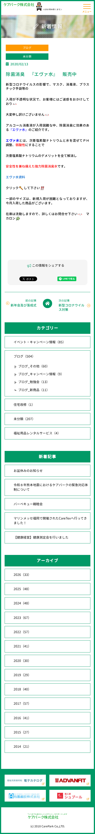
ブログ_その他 (34, 366)
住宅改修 (24, 404)
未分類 (27, 56)
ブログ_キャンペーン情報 (41, 374)
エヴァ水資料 (15, 177)
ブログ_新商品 (34, 390)
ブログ (27, 48)
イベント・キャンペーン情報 (40, 342)
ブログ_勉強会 (34, 382)
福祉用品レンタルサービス (37, 433)
